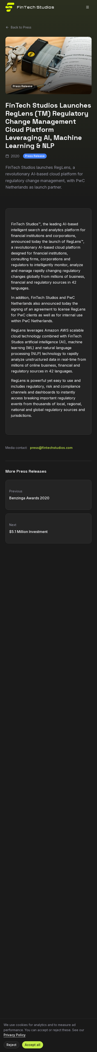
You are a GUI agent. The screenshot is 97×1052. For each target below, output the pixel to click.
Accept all (32, 1045)
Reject (11, 1045)
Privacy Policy (14, 1035)
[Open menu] (87, 7)
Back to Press (21, 27)
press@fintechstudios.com (51, 448)
